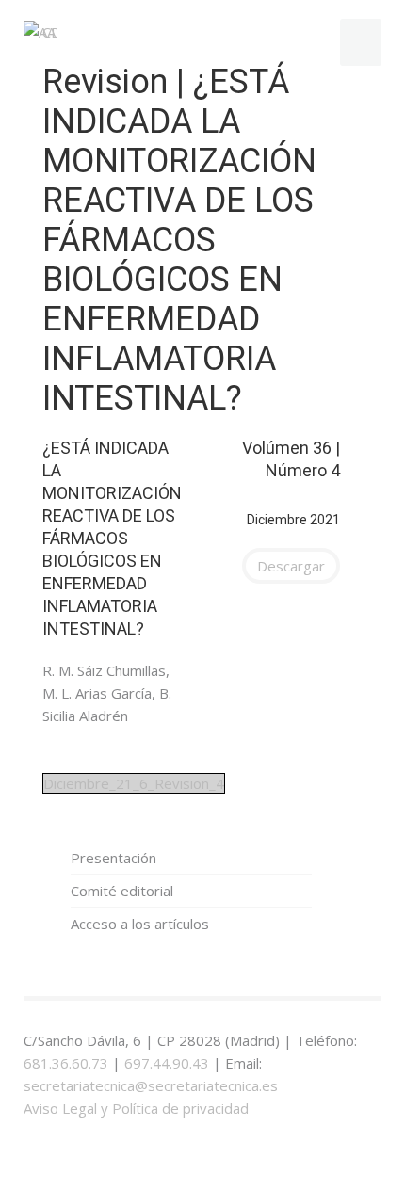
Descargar (291, 565)
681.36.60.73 (66, 1062)
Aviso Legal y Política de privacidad (136, 1108)
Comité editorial (122, 890)
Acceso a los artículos (140, 923)
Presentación (113, 857)
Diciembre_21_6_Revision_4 (133, 783)
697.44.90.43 (166, 1062)
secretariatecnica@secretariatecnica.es (151, 1085)
